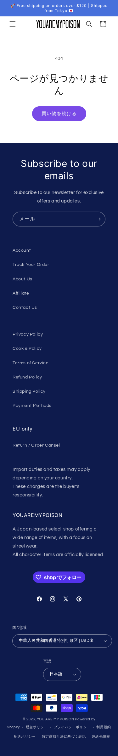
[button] (13, 24)
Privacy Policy (28, 334)
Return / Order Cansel (36, 445)
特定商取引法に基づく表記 (64, 736)
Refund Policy (27, 377)
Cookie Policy (27, 348)
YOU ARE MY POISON (55, 719)
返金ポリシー (37, 727)
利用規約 (103, 727)
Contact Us (25, 307)
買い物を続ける (59, 113)
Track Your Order (31, 264)
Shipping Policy (29, 391)
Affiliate (21, 293)
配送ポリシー (25, 736)
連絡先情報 (101, 736)
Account (22, 250)
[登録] (98, 219)
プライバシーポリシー (72, 727)
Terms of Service (31, 363)
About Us (22, 279)
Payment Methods (32, 405)
